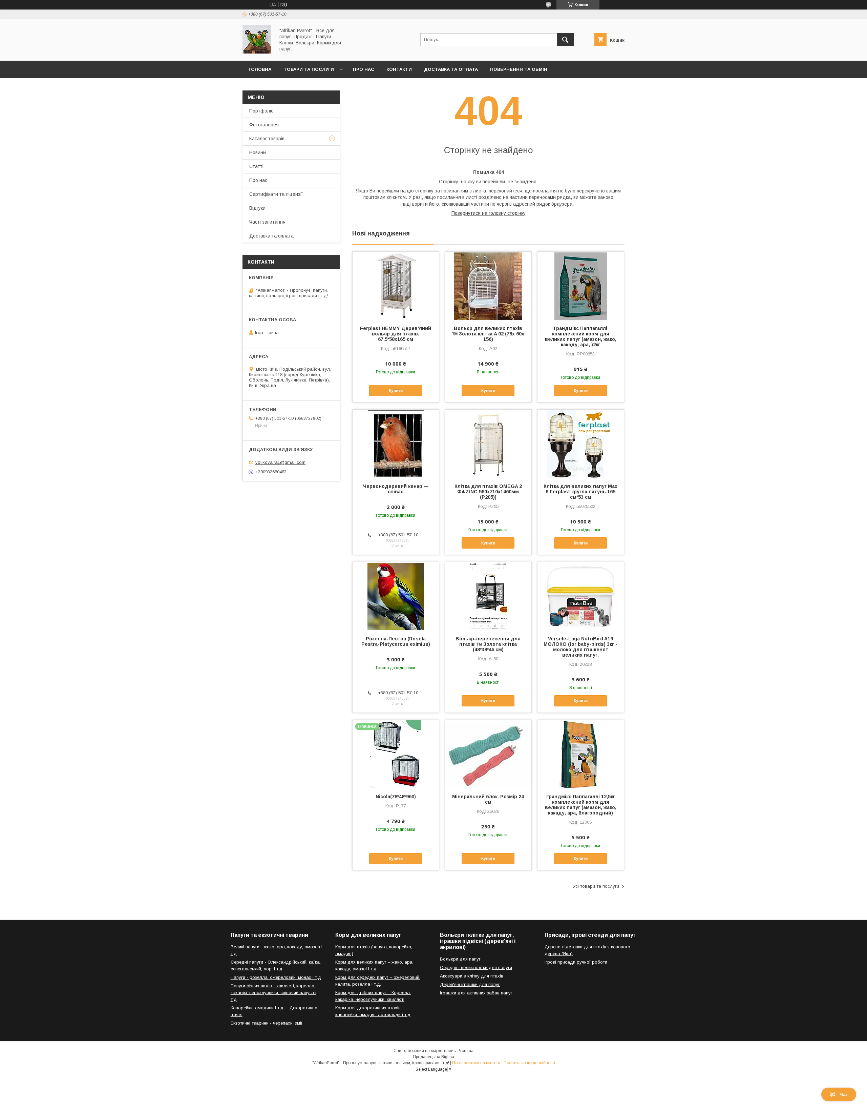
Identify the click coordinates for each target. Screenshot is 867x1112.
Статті (256, 166)
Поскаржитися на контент (476, 1062)
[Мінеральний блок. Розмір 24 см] (488, 754)
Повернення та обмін (518, 69)
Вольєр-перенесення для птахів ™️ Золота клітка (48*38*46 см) (488, 644)
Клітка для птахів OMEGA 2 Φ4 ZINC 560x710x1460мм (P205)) (488, 491)
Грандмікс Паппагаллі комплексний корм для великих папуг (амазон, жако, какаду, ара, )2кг (580, 336)
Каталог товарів (266, 138)
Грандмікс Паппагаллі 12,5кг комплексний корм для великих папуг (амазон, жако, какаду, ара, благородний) (580, 805)
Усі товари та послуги (596, 886)
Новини (257, 152)
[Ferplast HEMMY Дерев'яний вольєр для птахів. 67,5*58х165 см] (396, 286)
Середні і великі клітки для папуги (476, 967)
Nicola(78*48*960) (396, 796)
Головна (260, 69)
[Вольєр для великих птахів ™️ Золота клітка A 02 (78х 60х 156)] (488, 286)
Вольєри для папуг (460, 959)
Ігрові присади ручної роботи (576, 962)
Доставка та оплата (451, 69)
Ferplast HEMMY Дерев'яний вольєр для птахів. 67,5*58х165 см (395, 334)
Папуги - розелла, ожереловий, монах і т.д (276, 977)
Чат (844, 1094)
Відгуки (257, 208)
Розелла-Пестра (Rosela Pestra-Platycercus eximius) (395, 641)
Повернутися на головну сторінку (488, 213)
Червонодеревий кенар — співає (395, 488)
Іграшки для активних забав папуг (476, 992)
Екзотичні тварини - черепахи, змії (266, 1023)
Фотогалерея (264, 124)
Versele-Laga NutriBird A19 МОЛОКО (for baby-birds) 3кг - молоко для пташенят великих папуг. (580, 647)
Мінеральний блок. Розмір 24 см (488, 799)
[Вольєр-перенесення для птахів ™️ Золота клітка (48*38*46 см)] (488, 596)
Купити (396, 390)
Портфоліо (261, 111)
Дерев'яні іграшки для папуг (470, 984)
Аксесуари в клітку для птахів (471, 976)
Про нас (363, 69)
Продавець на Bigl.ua (433, 1056)
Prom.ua (465, 1050)
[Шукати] (565, 39)
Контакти (399, 69)
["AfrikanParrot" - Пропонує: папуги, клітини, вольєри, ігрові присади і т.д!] (256, 52)
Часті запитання (267, 222)
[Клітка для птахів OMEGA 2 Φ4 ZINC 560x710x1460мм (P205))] (488, 443)
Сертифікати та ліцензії (276, 194)
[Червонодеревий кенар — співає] (396, 443)
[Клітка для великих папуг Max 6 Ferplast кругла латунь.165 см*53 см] (580, 443)
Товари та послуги (308, 69)
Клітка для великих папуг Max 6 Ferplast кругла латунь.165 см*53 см (580, 491)
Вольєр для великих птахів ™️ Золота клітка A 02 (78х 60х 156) (488, 334)
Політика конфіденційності (529, 1062)
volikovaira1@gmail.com (280, 462)
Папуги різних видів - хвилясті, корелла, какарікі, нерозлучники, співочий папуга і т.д (273, 992)
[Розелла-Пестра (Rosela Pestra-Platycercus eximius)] (396, 596)
